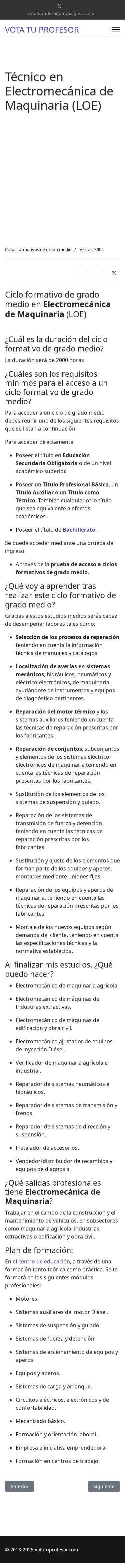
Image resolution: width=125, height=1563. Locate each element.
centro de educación (44, 1261)
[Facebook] (82, 269)
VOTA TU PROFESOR (42, 30)
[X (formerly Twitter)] (114, 273)
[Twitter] (59, 6)
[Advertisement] (62, 180)
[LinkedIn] (98, 269)
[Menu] (116, 30)
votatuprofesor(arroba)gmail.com (61, 13)
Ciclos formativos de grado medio (38, 249)
